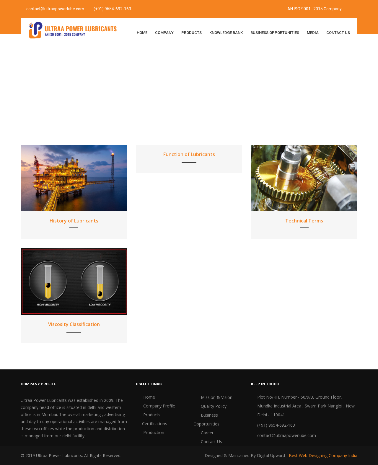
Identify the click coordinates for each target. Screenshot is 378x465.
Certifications (154, 423)
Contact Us (338, 32)
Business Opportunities (274, 32)
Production (153, 432)
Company (164, 32)
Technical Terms (304, 220)
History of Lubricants (74, 220)
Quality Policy (213, 406)
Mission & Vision (216, 397)
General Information (201, 94)
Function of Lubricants (189, 154)
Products (191, 32)
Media (313, 32)
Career (207, 432)
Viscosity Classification (74, 324)
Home (142, 32)
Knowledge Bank (226, 32)
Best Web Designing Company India (323, 455)
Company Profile (158, 406)
